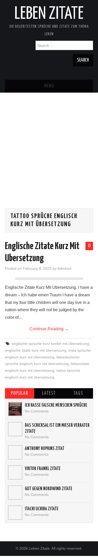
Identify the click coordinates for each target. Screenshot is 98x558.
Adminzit (64, 268)
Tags (78, 393)
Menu (49, 86)
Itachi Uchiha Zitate (42, 509)
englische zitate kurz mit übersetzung (35, 350)
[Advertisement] (49, 141)
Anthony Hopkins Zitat (44, 448)
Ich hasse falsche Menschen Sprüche (56, 405)
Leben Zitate (49, 14)
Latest (49, 393)
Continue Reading (49, 329)
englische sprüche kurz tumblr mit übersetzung (50, 343)
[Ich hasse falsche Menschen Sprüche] (15, 409)
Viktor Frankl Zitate (43, 468)
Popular (19, 393)
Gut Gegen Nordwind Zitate (48, 489)
